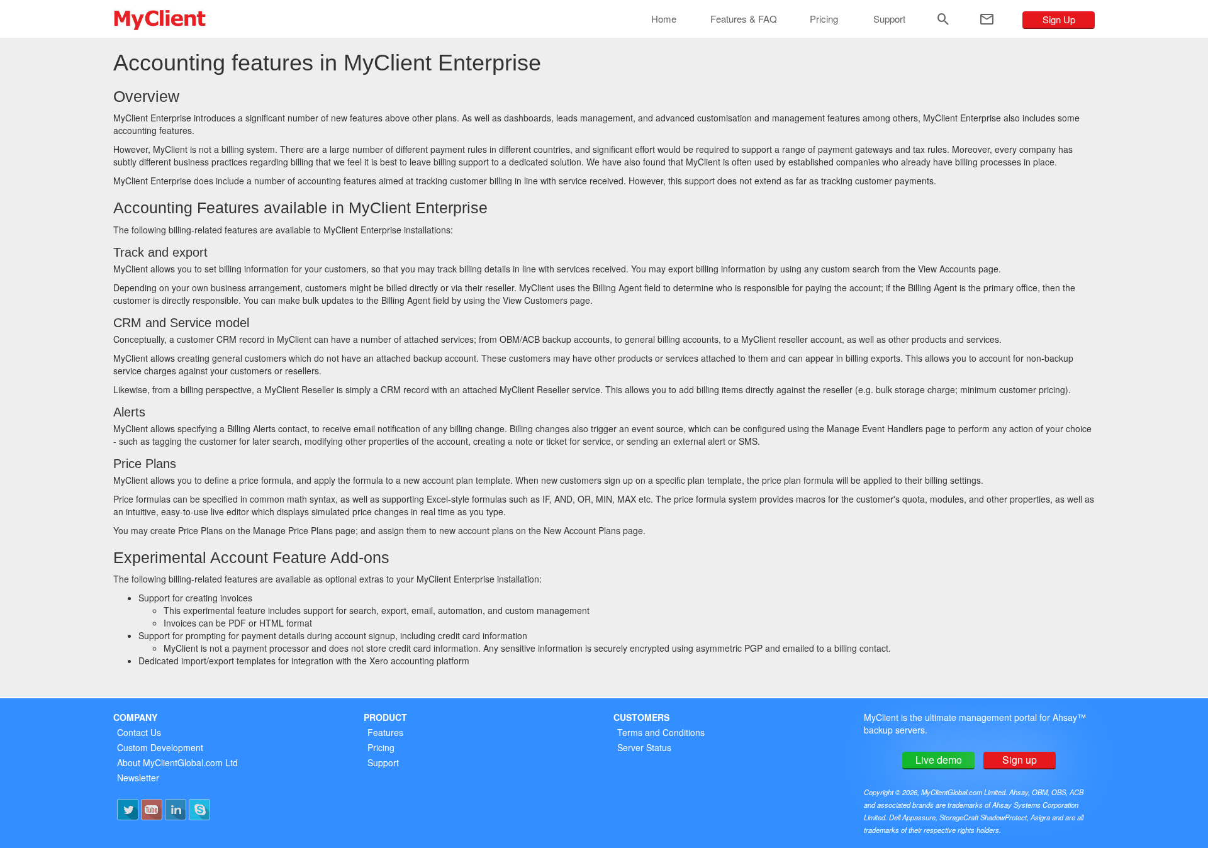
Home (663, 18)
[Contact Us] (986, 19)
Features (385, 732)
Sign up (1019, 759)
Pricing (824, 18)
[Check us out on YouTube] (151, 809)
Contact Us (139, 732)
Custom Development (160, 747)
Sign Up (1059, 19)
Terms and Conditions (661, 732)
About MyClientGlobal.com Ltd (177, 762)
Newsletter (138, 777)
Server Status (644, 747)
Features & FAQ (743, 18)
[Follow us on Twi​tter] (127, 809)
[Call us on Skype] (199, 809)
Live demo (938, 759)
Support (889, 18)
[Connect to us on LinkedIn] (175, 809)
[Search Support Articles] (943, 19)
